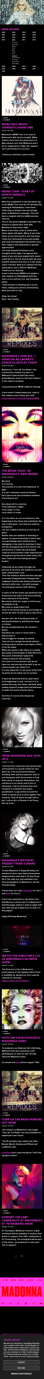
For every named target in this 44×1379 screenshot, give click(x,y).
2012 (13, 40)
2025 (3, 32)
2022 (34, 32)
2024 (13, 32)
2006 (34, 66)
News (13, 1280)
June (13, 52)
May (13, 50)
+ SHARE (5, 117)
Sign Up (30, 1280)
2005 (3, 69)
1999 (3, 71)
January (15, 42)
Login (39, 1280)
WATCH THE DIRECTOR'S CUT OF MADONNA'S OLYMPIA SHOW (21, 959)
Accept (21, 1362)
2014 (34, 37)
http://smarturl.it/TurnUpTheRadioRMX (20, 398)
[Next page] (28, 1256)
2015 (23, 37)
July (13, 53)
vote (18, 1062)
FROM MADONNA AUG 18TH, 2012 (21, 757)
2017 (3, 37)
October (15, 59)
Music (21, 1280)
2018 (34, 35)
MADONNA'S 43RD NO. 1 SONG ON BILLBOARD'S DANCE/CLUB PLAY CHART (19, 359)
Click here (27, 890)
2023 (23, 32)
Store (5, 1280)
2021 (3, 35)
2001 (34, 69)
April (13, 48)
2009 (3, 66)
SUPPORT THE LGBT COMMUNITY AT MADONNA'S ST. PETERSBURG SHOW (22, 1220)
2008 (13, 66)
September (16, 57)
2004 (13, 69)
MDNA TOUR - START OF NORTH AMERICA (18, 192)
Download (6, 1152)
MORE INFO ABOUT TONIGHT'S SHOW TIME (17, 125)
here (8, 893)
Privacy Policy (32, 1356)
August (14, 55)
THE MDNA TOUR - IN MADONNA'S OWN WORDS (20, 472)
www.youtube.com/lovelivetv (15, 981)
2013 (3, 40)
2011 (23, 40)
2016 (13, 37)
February (15, 44)
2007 (23, 66)
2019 (23, 35)
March (14, 46)
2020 (13, 35)
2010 (34, 40)
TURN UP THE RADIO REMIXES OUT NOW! (22, 1120)
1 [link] (15, 1256)
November (15, 61)
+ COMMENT (6, 120)
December (15, 63)
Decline (21, 1368)
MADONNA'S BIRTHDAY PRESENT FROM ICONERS (18, 861)
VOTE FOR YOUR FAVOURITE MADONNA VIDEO (21, 1039)
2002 (23, 69)
